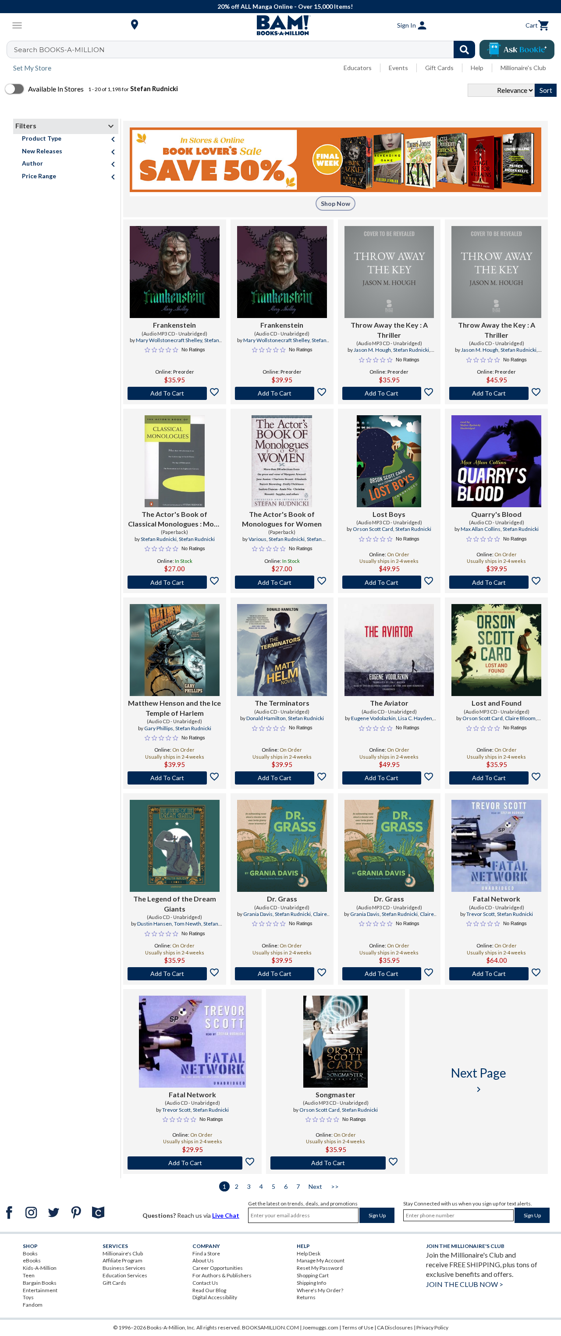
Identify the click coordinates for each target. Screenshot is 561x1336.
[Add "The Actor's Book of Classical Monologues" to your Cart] (175, 582)
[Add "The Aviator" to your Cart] (389, 778)
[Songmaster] (335, 1041)
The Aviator (389, 703)
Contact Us (205, 1282)
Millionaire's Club (523, 67)
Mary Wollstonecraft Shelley (169, 340)
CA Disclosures (395, 1327)
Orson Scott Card (373, 529)
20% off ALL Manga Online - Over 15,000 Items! (285, 6)
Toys (28, 1297)
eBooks (32, 1260)
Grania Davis (258, 914)
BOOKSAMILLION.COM (270, 1327)
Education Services (125, 1275)
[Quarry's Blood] (496, 461)
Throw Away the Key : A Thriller (389, 330)
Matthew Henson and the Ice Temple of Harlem (174, 708)
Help (477, 67)
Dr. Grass (282, 898)
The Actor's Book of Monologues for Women (282, 519)
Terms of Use (357, 1327)
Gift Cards (439, 67)
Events (398, 67)
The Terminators (282, 703)
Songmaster (335, 1094)
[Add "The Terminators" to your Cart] (282, 778)
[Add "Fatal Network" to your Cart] (496, 973)
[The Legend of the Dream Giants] (175, 846)
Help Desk (308, 1253)
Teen (29, 1275)
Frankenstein (174, 325)
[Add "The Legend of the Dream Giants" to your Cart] (175, 973)
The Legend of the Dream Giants (174, 903)
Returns (306, 1297)
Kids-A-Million (40, 1268)
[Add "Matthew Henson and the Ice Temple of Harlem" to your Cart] (175, 778)
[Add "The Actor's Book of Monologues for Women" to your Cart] (282, 582)
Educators (358, 67)
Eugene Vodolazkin (373, 718)
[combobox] (246, 49)
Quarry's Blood (496, 514)
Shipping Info (311, 1282)
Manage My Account (320, 1260)
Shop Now (335, 203)
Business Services (124, 1268)
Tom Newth (187, 923)
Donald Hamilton (266, 718)
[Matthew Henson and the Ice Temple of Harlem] (175, 650)
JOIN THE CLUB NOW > (464, 1284)
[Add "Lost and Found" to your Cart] (496, 778)
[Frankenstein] (175, 272)
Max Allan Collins (481, 529)
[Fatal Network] (496, 846)
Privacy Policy (432, 1327)
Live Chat (225, 1215)
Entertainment (40, 1290)
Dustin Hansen (154, 923)
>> (335, 1186)
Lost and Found (497, 703)
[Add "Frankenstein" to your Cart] (175, 393)
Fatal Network (496, 898)
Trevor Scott (480, 914)
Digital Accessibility (214, 1297)
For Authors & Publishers (222, 1275)
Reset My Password (320, 1268)
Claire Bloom (520, 718)
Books (30, 1253)
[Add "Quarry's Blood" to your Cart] (496, 582)
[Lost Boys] (389, 461)
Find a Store (206, 1253)
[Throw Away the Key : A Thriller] (389, 272)
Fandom (33, 1304)
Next (315, 1186)
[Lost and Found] (496, 650)
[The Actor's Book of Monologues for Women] (281, 461)
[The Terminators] (282, 650)
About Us (203, 1260)
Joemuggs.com (320, 1327)
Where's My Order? (320, 1290)
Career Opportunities (217, 1268)
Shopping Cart (313, 1275)
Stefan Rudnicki (411, 349)
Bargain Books (40, 1282)
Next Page (478, 1080)
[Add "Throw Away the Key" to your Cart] (389, 393)
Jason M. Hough (372, 349)
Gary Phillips (158, 728)
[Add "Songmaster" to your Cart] (335, 1163)
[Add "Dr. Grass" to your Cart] (282, 973)
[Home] (280, 25)
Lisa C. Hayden (415, 718)
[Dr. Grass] (282, 846)
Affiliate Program (122, 1260)
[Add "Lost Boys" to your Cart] (389, 582)
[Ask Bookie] (516, 49)
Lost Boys (389, 514)
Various (257, 539)
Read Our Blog (209, 1290)
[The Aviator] (389, 650)
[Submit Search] (464, 49)
